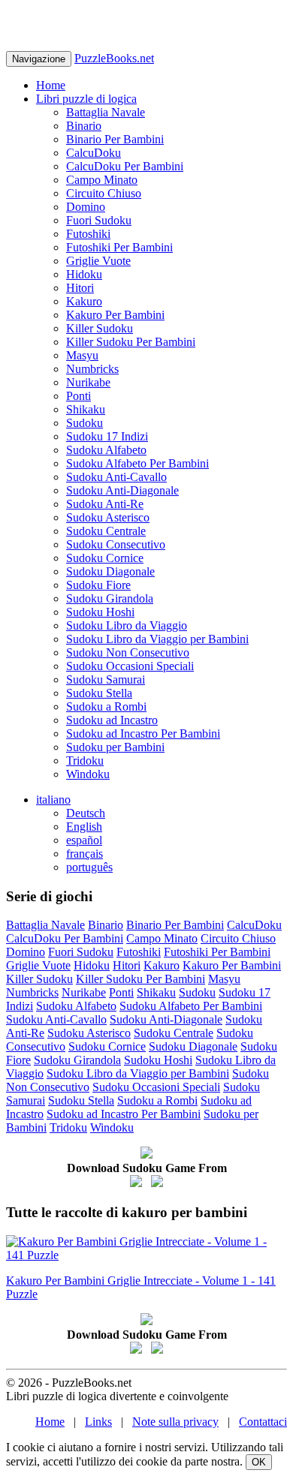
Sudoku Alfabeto (106, 449)
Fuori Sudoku (98, 220)
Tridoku (85, 760)
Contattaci (263, 1421)
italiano (53, 799)
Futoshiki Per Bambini (119, 247)
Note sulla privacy (175, 1421)
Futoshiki (88, 233)
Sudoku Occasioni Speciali (130, 666)
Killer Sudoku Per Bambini (130, 341)
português (89, 867)
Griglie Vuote (98, 260)
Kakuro (84, 301)
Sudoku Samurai (105, 679)
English (84, 826)
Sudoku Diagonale (110, 571)
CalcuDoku (93, 152)
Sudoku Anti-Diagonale (122, 490)
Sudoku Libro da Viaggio (126, 625)
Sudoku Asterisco (108, 517)
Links (98, 1421)
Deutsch (85, 813)
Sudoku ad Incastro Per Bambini (143, 733)
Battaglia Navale (105, 112)
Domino (85, 206)
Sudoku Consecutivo (115, 544)
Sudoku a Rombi (106, 706)
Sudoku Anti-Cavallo (116, 476)
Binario (83, 125)
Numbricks (92, 368)
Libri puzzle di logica (86, 98)
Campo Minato (101, 179)
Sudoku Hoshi (100, 612)
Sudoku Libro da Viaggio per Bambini (157, 639)
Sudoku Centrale (106, 531)
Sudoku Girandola (109, 598)
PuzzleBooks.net (114, 58)
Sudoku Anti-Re (104, 504)
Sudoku (84, 422)
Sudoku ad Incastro (112, 720)
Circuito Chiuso (103, 193)
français (84, 853)
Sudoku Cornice (104, 558)
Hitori (80, 287)
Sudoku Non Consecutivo (127, 652)
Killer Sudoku (99, 328)
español (84, 840)
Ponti (78, 395)
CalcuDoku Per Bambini (124, 166)
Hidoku (84, 274)
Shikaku (85, 409)
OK (259, 1462)
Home (50, 85)
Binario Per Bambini (115, 139)
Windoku (88, 774)
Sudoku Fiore (98, 585)
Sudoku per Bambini (115, 747)
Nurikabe (88, 382)
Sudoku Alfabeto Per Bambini (137, 463)
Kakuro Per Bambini (115, 314)
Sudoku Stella (99, 693)
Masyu (82, 355)
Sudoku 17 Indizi (107, 436)
